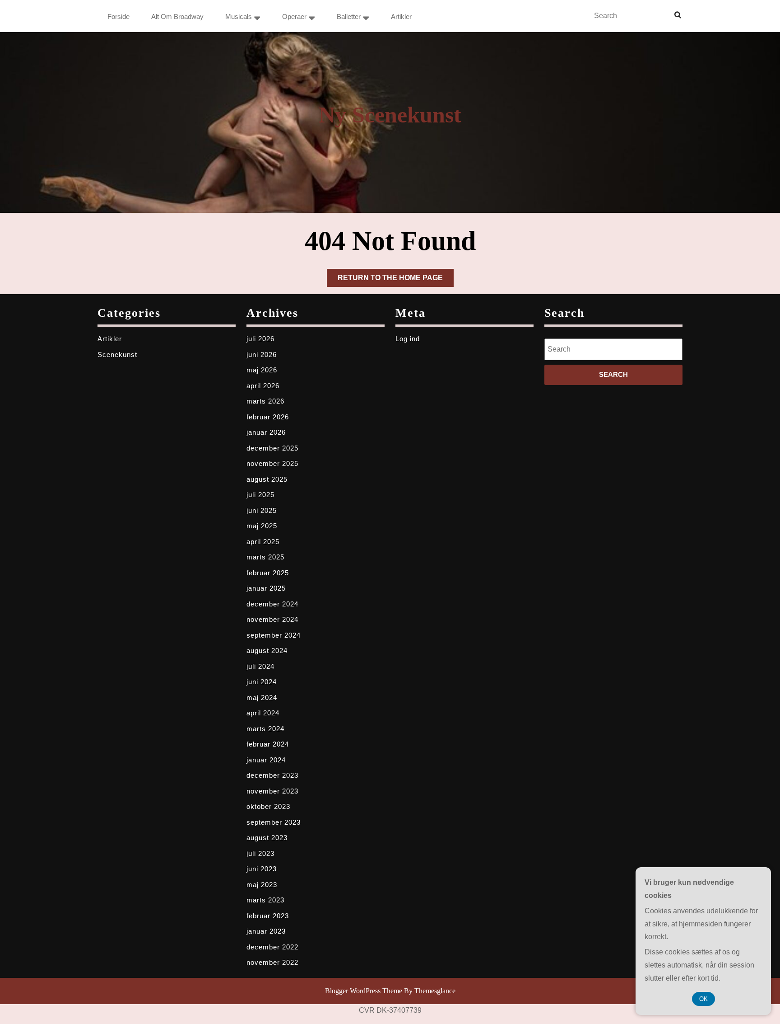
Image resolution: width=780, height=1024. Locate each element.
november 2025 (272, 463)
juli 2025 (260, 494)
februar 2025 (267, 573)
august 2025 (267, 479)
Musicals (238, 16)
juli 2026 (260, 339)
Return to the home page (396, 280)
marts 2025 (265, 557)
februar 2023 (267, 916)
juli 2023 (260, 853)
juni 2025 (261, 510)
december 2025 (272, 448)
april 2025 (262, 541)
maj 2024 (261, 697)
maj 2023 (261, 884)
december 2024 (272, 604)
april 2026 (262, 386)
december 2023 (272, 775)
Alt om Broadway (177, 16)
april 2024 (262, 713)
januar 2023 (266, 931)
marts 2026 (265, 401)
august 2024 (267, 650)
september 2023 (273, 822)
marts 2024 (265, 729)
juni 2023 (261, 869)
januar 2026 (266, 432)
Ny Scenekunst (390, 114)
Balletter (349, 16)
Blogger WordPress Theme (363, 991)
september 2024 (273, 635)
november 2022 (272, 962)
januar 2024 (266, 760)
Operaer (294, 16)
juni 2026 (261, 354)
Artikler (401, 16)
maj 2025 (261, 526)
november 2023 (272, 791)
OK (703, 999)
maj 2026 (261, 370)
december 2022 (272, 947)
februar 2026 (267, 417)
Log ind (407, 339)
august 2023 (267, 837)
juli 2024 (260, 666)
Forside (118, 16)
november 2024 (272, 619)
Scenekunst (117, 354)
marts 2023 (265, 900)
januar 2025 (266, 588)
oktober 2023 (268, 806)
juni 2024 (261, 682)
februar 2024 (267, 744)
